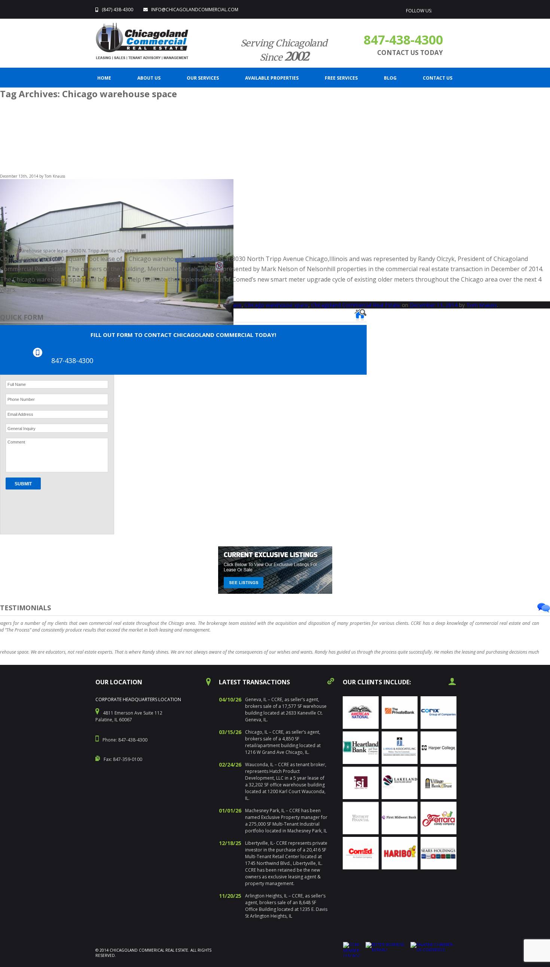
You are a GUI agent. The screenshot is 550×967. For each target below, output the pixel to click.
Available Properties (272, 78)
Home (104, 78)
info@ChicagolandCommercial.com (194, 9)
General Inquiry (21, 428)
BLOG (390, 78)
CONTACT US (437, 78)
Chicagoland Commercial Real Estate (355, 304)
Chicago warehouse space (276, 304)
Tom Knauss (481, 304)
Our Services (203, 78)
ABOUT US (149, 78)
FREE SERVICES (341, 78)
